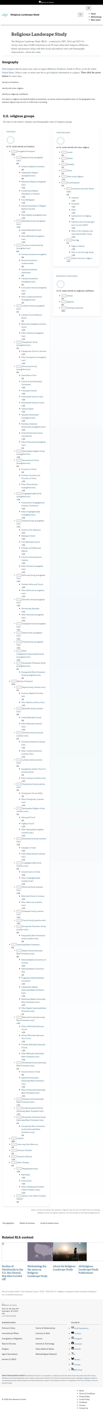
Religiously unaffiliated (67, 276)
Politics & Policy (8, 1328)
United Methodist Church (31, 717)
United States (8, 72)
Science (39, 1338)
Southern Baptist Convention (33, 166)
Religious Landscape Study (25, 14)
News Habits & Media (45, 1349)
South (69, 68)
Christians (11, 132)
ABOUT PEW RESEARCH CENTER (13, 1375)
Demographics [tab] (8, 1223)
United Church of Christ (30, 872)
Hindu (69, 170)
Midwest (52, 68)
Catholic (20, 1138)
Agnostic (70, 301)
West (77, 68)
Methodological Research (46, 1354)
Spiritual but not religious (81, 216)
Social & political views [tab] (49, 1223)
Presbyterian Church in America (33, 351)
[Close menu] (88, 8)
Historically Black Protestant (28, 944)
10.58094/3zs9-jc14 (13, 1294)
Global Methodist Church (31, 230)
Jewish (69, 152)
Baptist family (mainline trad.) (33, 687)
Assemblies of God (28, 375)
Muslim (70, 158)
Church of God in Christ (30, 1071)
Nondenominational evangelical (33, 254)
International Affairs (10, 1333)
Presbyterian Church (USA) (31, 793)
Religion (5, 1349)
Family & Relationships (45, 1328)
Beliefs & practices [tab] (27, 1223)
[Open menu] (80, 15)
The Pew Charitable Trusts (87, 1380)
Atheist (70, 295)
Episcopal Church (28, 817)
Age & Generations (10, 1354)
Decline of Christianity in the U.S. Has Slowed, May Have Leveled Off (12, 1272)
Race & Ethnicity (9, 1343)
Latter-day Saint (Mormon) (27, 1144)
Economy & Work (43, 1333)
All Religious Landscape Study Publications (88, 1269)
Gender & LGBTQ (9, 1359)
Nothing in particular (75, 308)
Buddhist (70, 164)
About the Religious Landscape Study (64, 1267)
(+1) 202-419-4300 (9, 1316)
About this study (32, 52)
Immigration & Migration (12, 1338)
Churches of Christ (28, 469)
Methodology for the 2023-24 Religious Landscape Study (37, 1271)
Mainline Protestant (25, 681)
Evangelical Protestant (26, 151)
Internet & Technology (45, 1343)
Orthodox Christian (24, 1150)
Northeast (61, 68)
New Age (75, 240)
